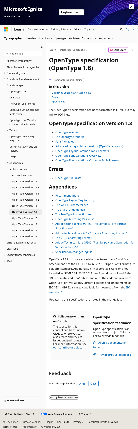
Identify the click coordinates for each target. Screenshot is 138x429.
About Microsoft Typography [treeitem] (23, 67)
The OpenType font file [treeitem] (22, 103)
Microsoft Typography (72, 49)
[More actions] (132, 50)
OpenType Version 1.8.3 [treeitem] (25, 193)
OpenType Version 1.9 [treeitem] (24, 181)
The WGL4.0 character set (71, 205)
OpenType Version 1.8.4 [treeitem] (25, 187)
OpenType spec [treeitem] (18, 91)
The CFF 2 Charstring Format (73, 238)
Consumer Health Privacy (102, 421)
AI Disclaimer (10, 421)
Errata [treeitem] (12, 156)
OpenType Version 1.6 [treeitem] (24, 224)
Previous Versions (32, 421)
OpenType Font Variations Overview (78, 155)
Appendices (58, 101)
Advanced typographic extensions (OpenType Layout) (89, 146)
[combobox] (23, 53)
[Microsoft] (6, 29)
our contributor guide (67, 347)
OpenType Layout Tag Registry (74, 200)
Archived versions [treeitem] (22, 175)
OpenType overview (68, 132)
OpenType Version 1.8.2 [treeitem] (25, 199)
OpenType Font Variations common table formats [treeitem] (24, 122)
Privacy (77, 421)
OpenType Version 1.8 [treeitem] (24, 211)
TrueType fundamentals (70, 209)
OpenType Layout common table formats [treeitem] (24, 112)
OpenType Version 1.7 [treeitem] (24, 218)
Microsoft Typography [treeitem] (19, 60)
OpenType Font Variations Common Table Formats (87, 160)
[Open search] (121, 29)
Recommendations (67, 195)
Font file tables (64, 141)
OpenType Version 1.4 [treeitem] (24, 236)
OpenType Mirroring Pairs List (74, 219)
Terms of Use (10, 426)
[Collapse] (42, 47)
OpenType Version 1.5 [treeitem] (24, 230)
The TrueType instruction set (73, 214)
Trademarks (28, 426)
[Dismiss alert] (131, 6)
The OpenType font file (69, 137)
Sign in (130, 29)
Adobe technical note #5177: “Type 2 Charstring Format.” (91, 233)
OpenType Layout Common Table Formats (82, 151)
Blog (48, 421)
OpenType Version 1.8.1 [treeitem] (25, 205)
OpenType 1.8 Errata (68, 178)
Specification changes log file (73, 252)
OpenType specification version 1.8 (71, 92)
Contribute (63, 421)
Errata (55, 97)
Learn (53, 49)
